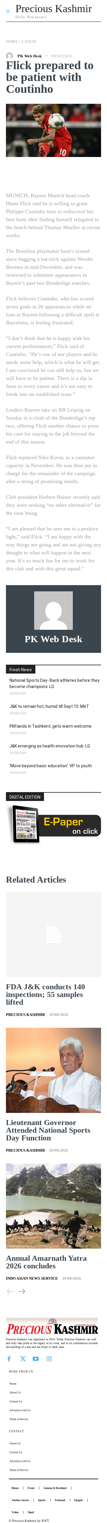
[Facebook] (9, 1358)
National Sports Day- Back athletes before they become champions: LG (55, 683)
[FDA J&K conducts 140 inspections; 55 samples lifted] (53, 934)
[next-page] (21, 1291)
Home (12, 41)
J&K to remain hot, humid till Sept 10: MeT (49, 706)
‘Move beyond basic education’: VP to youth (51, 765)
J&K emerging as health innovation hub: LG (50, 746)
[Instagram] (49, 1358)
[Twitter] (22, 1358)
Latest (29, 41)
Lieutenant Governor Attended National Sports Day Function (48, 1130)
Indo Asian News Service (32, 1278)
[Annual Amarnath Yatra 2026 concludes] (53, 1206)
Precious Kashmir (25, 1014)
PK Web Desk (30, 56)
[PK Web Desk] (11, 55)
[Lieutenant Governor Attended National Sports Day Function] (53, 1070)
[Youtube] (36, 1358)
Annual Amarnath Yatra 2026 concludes (46, 1262)
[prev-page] (10, 1291)
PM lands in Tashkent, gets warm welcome (51, 726)
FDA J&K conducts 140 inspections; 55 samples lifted (45, 994)
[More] (92, 175)
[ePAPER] (53, 843)
